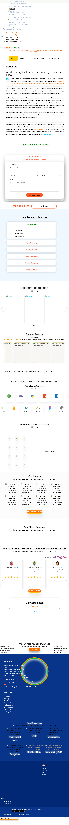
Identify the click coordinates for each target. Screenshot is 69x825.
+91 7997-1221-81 (6, 801)
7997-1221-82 (9, 682)
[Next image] (66, 309)
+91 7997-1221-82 (6, 803)
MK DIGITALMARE (19, 98)
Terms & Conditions (46, 778)
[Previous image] (3, 309)
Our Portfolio (45, 770)
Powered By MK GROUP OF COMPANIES (16, 814)
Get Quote (34, 649)
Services (38, 172)
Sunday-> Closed (30, 686)
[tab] (34, 603)
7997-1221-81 (9, 680)
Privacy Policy (45, 780)
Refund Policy (45, 776)
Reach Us (8, 662)
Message (11, 179)
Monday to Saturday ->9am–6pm (31, 683)
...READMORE (47, 134)
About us (44, 768)
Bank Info (44, 772)
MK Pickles (7, 709)
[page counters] (18, 810)
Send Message (34, 195)
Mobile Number (13, 164)
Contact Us (44, 774)
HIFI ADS (7, 697)
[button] (30, 434)
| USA (11, 27)
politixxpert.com (9, 712)
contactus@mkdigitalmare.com (10, 688)
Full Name (11, 172)
